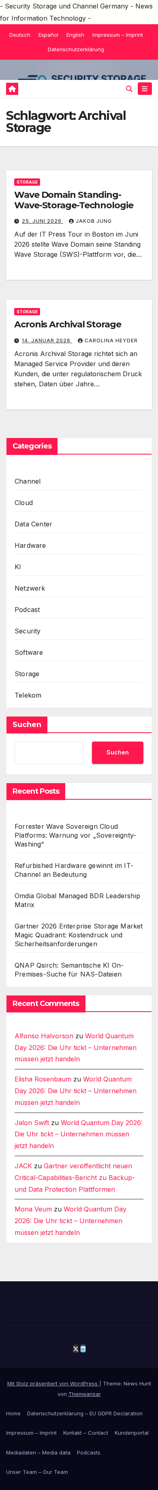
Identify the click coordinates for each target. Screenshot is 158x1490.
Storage (27, 182)
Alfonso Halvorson (44, 1036)
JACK (23, 1166)
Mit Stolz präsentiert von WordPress (53, 1383)
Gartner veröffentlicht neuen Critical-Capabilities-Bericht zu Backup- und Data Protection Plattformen (75, 1177)
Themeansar (84, 1394)
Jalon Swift (32, 1123)
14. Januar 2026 (47, 340)
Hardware (30, 545)
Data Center (33, 524)
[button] (129, 89)
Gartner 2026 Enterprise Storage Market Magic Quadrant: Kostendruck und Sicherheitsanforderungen (79, 935)
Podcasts (88, 1452)
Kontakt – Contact (85, 1432)
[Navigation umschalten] (145, 88)
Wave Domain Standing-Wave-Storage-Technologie (73, 200)
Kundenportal (132, 1432)
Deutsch (19, 34)
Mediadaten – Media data (38, 1452)
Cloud (24, 503)
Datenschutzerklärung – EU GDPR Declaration (85, 1413)
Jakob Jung (94, 221)
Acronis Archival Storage (67, 324)
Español (48, 34)
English (75, 34)
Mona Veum (33, 1209)
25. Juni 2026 (42, 221)
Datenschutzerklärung (76, 49)
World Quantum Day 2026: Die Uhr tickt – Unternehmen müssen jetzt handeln (76, 1047)
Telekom (28, 695)
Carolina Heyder (111, 340)
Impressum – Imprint (117, 34)
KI (18, 567)
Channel (28, 481)
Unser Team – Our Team (37, 1472)
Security (28, 631)
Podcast (27, 610)
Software (29, 652)
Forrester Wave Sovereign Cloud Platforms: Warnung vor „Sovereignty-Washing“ (75, 835)
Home (13, 1413)
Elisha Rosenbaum (43, 1079)
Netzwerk (30, 588)
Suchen (27, 724)
